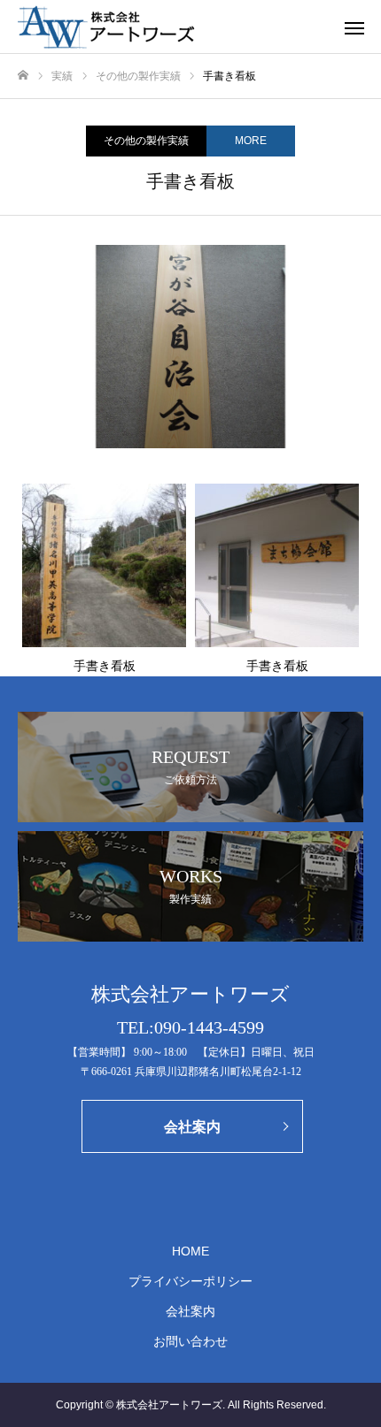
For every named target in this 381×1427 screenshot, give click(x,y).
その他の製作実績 (146, 140)
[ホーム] (23, 75)
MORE (251, 140)
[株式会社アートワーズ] (173, 26)
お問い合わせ (190, 1341)
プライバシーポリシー (190, 1281)
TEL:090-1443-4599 (190, 1027)
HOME (190, 1251)
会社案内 (190, 1311)
